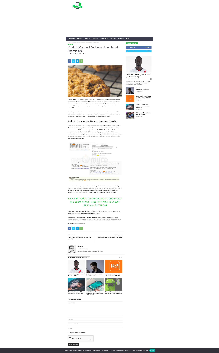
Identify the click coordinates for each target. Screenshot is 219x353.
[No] (217, 350)
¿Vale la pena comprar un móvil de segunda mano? (94, 274)
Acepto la (77, 332)
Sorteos (121, 38)
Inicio (69, 42)
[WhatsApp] (81, 61)
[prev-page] (119, 257)
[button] (151, 39)
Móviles (79, 38)
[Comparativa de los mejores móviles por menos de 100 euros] (113, 284)
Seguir (148, 51)
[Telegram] (77, 61)
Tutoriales (104, 38)
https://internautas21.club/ (83, 248)
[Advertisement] (109, 24)
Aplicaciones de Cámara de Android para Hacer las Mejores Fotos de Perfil (94, 293)
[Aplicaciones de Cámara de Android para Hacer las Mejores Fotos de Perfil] (95, 284)
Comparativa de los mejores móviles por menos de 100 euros (113, 292)
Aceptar (152, 350)
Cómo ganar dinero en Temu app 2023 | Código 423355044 (112, 274)
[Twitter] (73, 61)
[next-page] (121, 257)
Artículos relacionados (74, 257)
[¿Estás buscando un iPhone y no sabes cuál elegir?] (130, 115)
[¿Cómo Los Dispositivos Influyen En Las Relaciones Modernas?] (76, 284)
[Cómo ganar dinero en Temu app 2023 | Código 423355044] (113, 266)
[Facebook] (69, 61)
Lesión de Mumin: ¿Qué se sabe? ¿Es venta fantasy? (76, 274)
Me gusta (148, 47)
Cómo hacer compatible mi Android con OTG (79, 238)
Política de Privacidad (80, 332)
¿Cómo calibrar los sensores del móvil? (110, 237)
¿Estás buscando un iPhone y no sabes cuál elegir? (143, 113)
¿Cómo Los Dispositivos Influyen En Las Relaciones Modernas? (76, 292)
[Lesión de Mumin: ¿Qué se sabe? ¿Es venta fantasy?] (76, 266)
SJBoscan (71, 53)
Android (72, 38)
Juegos (94, 38)
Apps (86, 38)
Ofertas (113, 38)
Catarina (128, 79)
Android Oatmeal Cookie (79, 223)
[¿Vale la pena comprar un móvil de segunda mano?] (95, 266)
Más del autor (85, 257)
